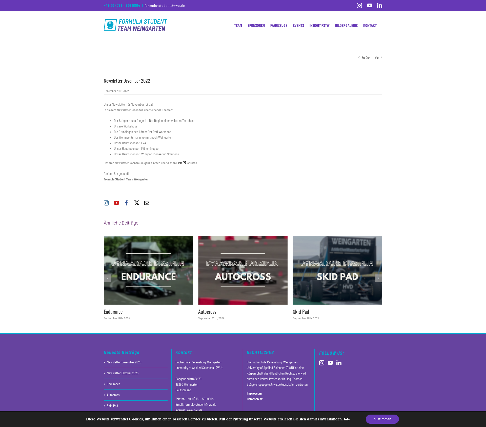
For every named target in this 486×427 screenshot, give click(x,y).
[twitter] (136, 203)
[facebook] (126, 203)
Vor (377, 57)
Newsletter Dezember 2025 (124, 362)
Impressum (254, 393)
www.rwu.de (194, 410)
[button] (107, 278)
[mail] (146, 203)
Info (347, 419)
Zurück (366, 57)
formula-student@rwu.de (165, 5)
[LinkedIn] (338, 362)
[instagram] (106, 203)
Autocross (207, 311)
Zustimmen (382, 419)
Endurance (113, 311)
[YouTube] (330, 362)
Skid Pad (301, 311)
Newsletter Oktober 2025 (122, 373)
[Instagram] (321, 362)
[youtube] (116, 203)
